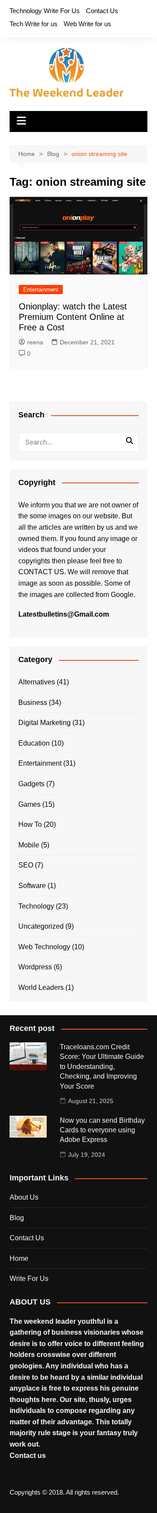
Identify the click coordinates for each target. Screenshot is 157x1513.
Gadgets (31, 784)
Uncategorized (41, 926)
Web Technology (44, 947)
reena (35, 342)
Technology (36, 906)
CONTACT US (41, 572)
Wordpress (35, 967)
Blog (17, 1218)
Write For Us (29, 1278)
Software (32, 885)
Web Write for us (87, 24)
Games (29, 804)
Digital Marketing (44, 722)
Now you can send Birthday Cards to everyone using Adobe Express (102, 1130)
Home (19, 1258)
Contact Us (102, 10)
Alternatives (36, 682)
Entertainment (40, 289)
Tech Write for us (34, 24)
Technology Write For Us (45, 10)
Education (34, 743)
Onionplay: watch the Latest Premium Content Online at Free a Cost (73, 317)
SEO (25, 865)
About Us (24, 1197)
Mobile (28, 845)
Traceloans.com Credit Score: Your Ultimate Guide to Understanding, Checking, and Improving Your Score (102, 1066)
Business (32, 702)
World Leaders (41, 987)
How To (30, 824)
